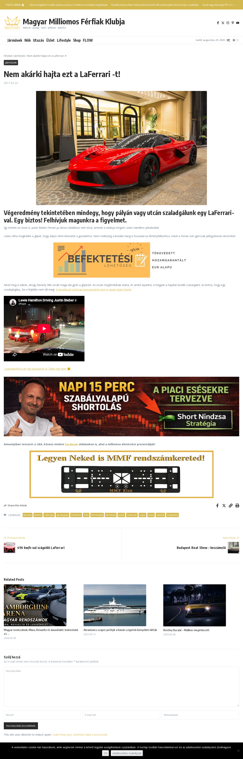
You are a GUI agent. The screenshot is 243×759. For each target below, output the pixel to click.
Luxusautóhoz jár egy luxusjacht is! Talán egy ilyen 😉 (37, 368)
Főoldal (8, 55)
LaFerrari (132, 515)
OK (105, 753)
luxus (151, 515)
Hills (86, 515)
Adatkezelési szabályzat (126, 753)
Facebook (71, 444)
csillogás (49, 515)
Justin (121, 515)
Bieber (38, 515)
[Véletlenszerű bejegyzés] (228, 40)
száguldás (172, 515)
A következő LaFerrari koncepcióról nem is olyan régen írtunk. (94, 289)
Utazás (38, 40)
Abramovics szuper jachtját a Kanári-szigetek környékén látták (120, 630)
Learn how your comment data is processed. (80, 734)
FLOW (88, 40)
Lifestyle (64, 40)
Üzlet (50, 40)
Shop (77, 40)
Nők (27, 40)
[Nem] (238, 751)
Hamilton (76, 515)
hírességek (97, 515)
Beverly (28, 515)
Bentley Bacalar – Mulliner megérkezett (186, 630)
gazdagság (62, 515)
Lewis (142, 515)
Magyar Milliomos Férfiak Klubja (74, 21)
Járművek (15, 40)
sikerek (160, 515)
